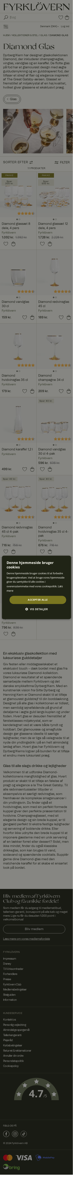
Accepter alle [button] (38, 600)
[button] (36, 609)
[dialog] (36, 587)
